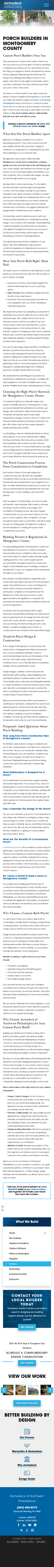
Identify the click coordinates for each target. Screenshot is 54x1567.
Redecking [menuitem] (14, 1269)
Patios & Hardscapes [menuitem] (19, 1254)
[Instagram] (32, 1530)
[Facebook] (18, 1525)
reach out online (29, 126)
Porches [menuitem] (13, 1264)
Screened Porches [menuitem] (18, 1274)
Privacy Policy (27, 1542)
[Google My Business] (35, 1525)
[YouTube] (30, 1525)
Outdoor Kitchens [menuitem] (17, 1249)
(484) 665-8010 (27, 1507)
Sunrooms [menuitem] (14, 1279)
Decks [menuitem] (12, 1233)
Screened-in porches (12, 847)
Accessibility (13, 1542)
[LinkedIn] (24, 1525)
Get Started (27, 1327)
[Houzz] (21, 1530)
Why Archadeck (27, 1465)
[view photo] (8, 1390)
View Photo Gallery (27, 1403)
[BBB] (27, 1530)
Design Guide (27, 1479)
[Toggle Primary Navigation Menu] (46, 5)
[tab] (45, 1233)
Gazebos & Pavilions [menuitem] (19, 1243)
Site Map (40, 1542)
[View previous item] (4, 1390)
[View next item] (50, 1390)
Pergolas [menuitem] (13, 1259)
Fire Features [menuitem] (15, 1238)
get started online (36, 1189)
